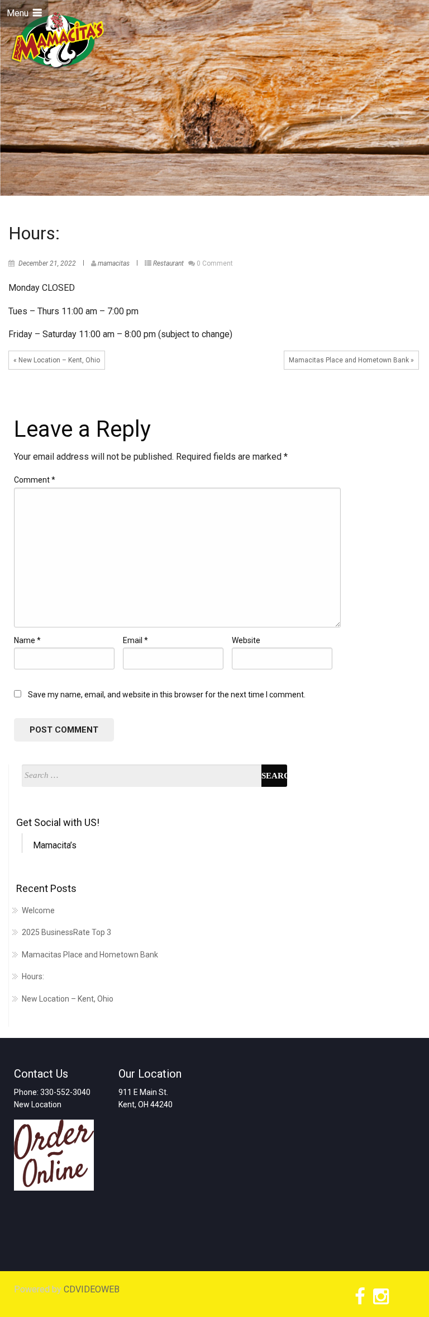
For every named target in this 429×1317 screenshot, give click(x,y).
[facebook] (358, 1299)
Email (135, 640)
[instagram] (379, 1299)
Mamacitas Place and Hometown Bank (90, 954)
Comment (34, 479)
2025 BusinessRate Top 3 (66, 932)
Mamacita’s (55, 845)
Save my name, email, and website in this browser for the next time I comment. (167, 694)
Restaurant (168, 263)
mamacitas (114, 263)
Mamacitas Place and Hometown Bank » (351, 360)
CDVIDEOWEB (92, 1289)
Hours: (33, 976)
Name (27, 640)
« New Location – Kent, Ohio (56, 360)
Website (246, 640)
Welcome (38, 910)
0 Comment (215, 263)
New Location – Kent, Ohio (67, 998)
